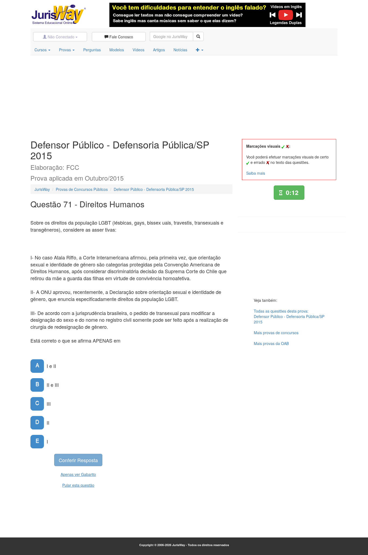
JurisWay (42, 189)
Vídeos (138, 49)
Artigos (159, 49)
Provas (65, 49)
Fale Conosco (120, 36)
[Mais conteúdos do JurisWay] (199, 49)
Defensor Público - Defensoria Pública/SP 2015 (154, 189)
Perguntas (92, 49)
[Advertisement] (184, 96)
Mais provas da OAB (271, 343)
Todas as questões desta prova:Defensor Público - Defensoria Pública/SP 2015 (289, 316)
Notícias (180, 49)
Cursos (41, 49)
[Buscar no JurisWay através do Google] (198, 36)
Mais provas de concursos (276, 332)
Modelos (116, 49)
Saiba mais (255, 173)
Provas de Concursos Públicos (82, 189)
